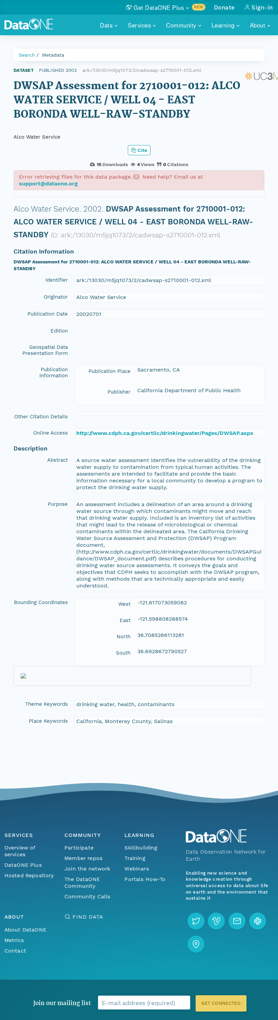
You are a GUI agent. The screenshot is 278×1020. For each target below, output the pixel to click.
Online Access (50, 433)
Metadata (53, 55)
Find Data (88, 917)
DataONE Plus (23, 865)
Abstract (57, 460)
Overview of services (19, 851)
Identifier (56, 280)
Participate (79, 847)
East (125, 620)
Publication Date (47, 314)
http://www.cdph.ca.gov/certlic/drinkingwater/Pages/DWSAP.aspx (164, 433)
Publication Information (53, 372)
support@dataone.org (48, 183)
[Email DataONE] (237, 921)
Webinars (136, 868)
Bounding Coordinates (41, 602)
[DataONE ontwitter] (195, 921)
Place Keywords (48, 721)
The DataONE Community (82, 882)
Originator (56, 297)
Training (134, 858)
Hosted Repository (29, 875)
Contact (15, 950)
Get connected (221, 1003)
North (124, 637)
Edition (59, 331)
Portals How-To (144, 879)
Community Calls (87, 896)
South (123, 653)
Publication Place (109, 371)
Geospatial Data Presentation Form (45, 350)
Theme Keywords (46, 704)
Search (27, 55)
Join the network (87, 868)
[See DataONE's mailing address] (195, 944)
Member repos (83, 858)
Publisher (119, 392)
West (124, 604)
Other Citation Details (41, 417)
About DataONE (25, 929)
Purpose (58, 504)
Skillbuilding (140, 847)
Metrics (14, 940)
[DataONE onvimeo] (216, 921)
